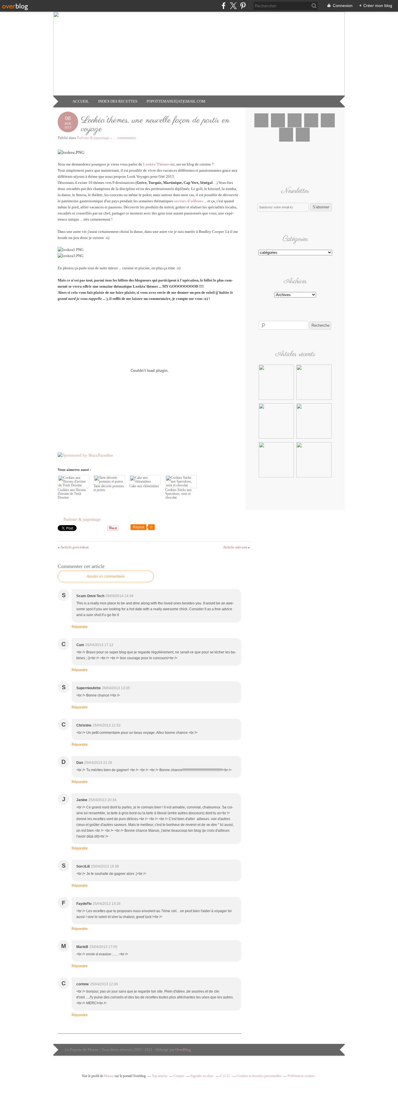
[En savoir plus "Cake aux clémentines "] (276, 437)
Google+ (328, 120)
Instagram (295, 120)
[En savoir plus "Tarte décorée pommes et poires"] (314, 399)
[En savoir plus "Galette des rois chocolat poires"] (276, 476)
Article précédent (73, 547)
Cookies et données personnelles (259, 1076)
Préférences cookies (301, 1076)
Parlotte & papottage (93, 138)
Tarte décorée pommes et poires (109, 488)
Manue (109, 1076)
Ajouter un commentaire (106, 576)
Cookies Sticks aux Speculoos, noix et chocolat (178, 494)
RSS (303, 135)
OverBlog (183, 1049)
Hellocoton (286, 135)
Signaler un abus (202, 1076)
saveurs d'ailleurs (188, 201)
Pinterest (311, 120)
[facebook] (223, 5)
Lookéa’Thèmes (156, 164)
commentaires (124, 138)
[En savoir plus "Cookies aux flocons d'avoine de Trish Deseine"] (276, 399)
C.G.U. (225, 1076)
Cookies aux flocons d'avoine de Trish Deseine (72, 494)
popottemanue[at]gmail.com (176, 101)
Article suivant (236, 547)
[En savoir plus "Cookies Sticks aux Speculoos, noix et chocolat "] (314, 437)
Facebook (261, 120)
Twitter (278, 120)
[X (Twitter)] (233, 5)
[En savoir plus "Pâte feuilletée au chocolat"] (314, 476)
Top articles (160, 1076)
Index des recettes (117, 101)
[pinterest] (242, 5)
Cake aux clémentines (144, 486)
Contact (179, 1076)
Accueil (81, 101)
